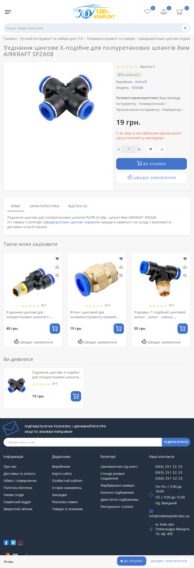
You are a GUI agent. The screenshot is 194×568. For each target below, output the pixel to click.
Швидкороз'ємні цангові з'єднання (71, 222)
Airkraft (141, 81)
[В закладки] (57, 258)
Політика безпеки (18, 487)
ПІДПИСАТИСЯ (176, 442)
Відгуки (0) (77, 206)
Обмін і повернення (20, 480)
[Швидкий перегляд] (57, 275)
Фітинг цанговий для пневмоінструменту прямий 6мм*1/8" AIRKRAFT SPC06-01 (93, 317)
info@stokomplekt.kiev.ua (169, 516)
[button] (184, 296)
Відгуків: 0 (146, 66)
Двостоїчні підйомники (119, 499)
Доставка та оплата (19, 473)
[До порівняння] (57, 267)
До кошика (133, 561)
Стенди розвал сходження (113, 475)
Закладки (59, 495)
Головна (10, 38)
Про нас (10, 466)
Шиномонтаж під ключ (119, 466)
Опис (16, 206)
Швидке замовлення (168, 561)
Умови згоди (14, 495)
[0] (164, 12)
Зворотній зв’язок (18, 509)
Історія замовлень (67, 487)
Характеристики (44, 206)
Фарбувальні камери (117, 485)
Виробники (61, 466)
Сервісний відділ (17, 502)
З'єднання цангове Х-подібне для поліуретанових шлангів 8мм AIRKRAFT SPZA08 (55, 377)
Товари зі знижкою (67, 509)
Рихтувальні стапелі (117, 506)
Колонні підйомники (117, 492)
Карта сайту (62, 473)
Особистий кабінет (67, 480)
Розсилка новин (65, 502)
